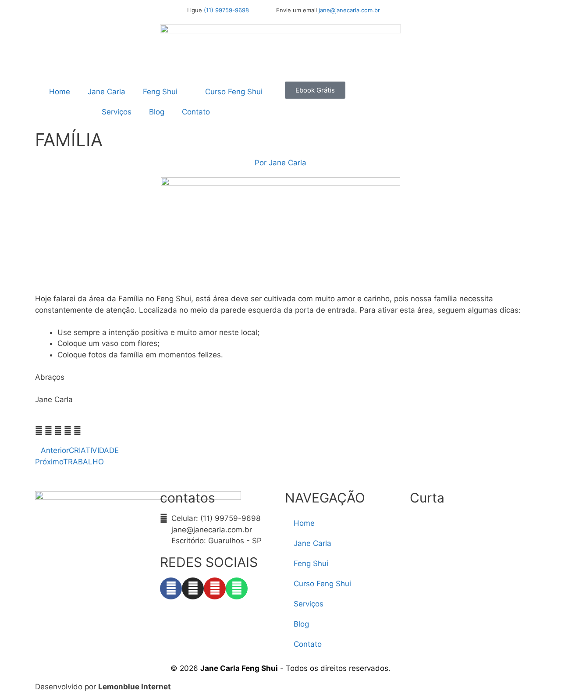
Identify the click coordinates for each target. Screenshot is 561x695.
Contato (196, 111)
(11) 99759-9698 (226, 10)
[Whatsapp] (237, 588)
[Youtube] (215, 588)
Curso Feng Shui (234, 91)
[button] (39, 431)
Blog (156, 111)
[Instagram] (193, 588)
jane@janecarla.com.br (349, 10)
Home (59, 91)
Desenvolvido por (103, 686)
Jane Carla (106, 91)
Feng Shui (160, 91)
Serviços (116, 111)
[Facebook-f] (171, 588)
